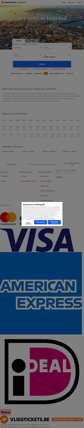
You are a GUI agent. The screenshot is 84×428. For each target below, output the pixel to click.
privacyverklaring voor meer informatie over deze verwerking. (40, 218)
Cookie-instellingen (28, 223)
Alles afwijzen (41, 222)
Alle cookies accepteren (54, 222)
